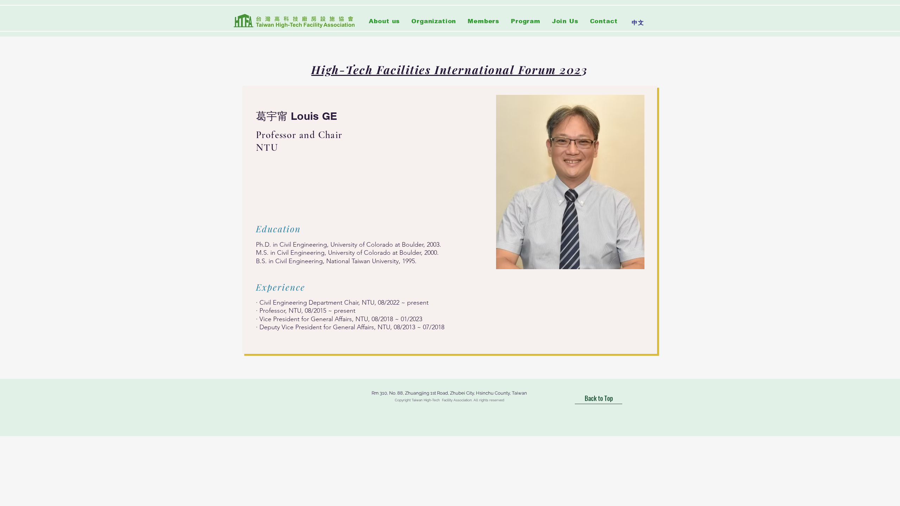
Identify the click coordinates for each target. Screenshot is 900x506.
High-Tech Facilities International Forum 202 (446, 69)
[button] (434, 21)
